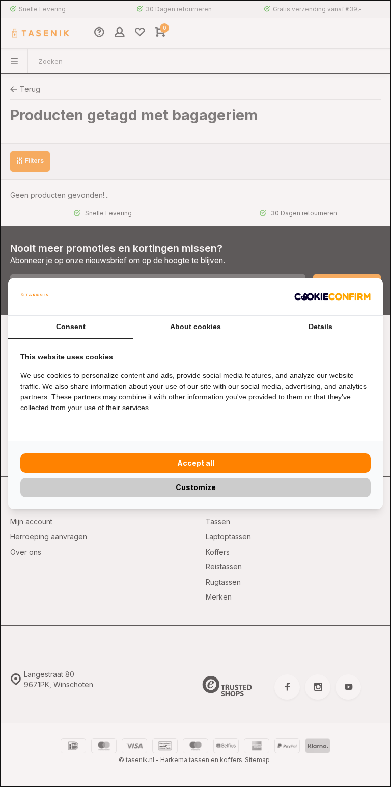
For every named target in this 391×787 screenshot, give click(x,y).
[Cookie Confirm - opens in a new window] (332, 296)
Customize (196, 487)
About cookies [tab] (195, 326)
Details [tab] (320, 326)
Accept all (195, 462)
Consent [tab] (71, 326)
